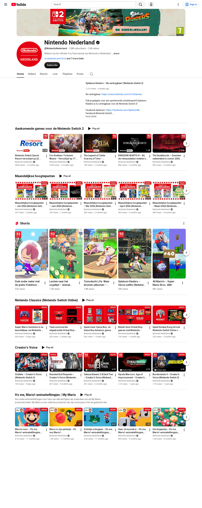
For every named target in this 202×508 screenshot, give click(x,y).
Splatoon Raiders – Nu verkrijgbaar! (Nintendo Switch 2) (114, 83)
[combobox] (94, 4)
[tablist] (101, 74)
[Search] (140, 4)
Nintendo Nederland (23, 162)
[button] (91, 116)
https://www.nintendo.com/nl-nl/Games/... (123, 94)
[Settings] (178, 4)
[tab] (20, 74)
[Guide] (6, 4)
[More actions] (46, 156)
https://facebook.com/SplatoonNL (123, 110)
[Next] (186, 143)
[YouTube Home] (18, 4)
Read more (91, 116)
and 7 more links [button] (75, 58)
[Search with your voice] (151, 4)
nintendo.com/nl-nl (56, 58)
